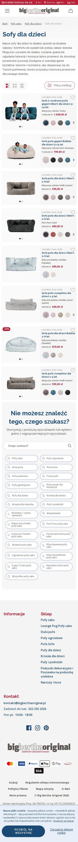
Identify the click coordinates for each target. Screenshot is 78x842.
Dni (40, 2)
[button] (74, 123)
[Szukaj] (70, 446)
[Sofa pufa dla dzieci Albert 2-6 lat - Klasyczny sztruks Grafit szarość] (20, 188)
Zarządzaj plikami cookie (61, 831)
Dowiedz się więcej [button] (63, 820)
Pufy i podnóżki (51, 662)
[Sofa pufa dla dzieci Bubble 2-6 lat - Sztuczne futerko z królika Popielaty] (20, 344)
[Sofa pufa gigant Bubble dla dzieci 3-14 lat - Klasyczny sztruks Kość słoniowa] (20, 151)
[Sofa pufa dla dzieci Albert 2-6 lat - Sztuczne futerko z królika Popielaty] (20, 264)
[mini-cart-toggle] (70, 11)
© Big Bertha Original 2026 (51, 795)
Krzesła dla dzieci (53, 656)
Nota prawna (17, 795)
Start (4, 23)
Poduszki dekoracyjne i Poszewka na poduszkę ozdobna (57, 672)
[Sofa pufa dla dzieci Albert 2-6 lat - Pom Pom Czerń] (20, 225)
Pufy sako (48, 620)
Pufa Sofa (47, 644)
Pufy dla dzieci (51, 650)
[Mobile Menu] (7, 11)
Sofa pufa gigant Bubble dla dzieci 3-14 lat (58, 144)
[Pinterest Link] (46, 730)
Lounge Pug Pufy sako (56, 626)
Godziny (50, 2)
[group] (47, 122)
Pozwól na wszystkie (23, 831)
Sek (73, 2)
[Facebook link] (29, 730)
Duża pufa (48, 632)
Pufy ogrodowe (52, 638)
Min (62, 2)
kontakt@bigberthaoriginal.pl (25, 703)
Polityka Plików (18, 789)
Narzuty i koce (51, 682)
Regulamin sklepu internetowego (47, 782)
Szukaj (13, 782)
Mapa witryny (45, 789)
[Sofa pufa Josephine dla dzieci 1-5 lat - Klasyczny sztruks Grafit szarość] (20, 383)
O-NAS (66, 789)
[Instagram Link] (38, 730)
